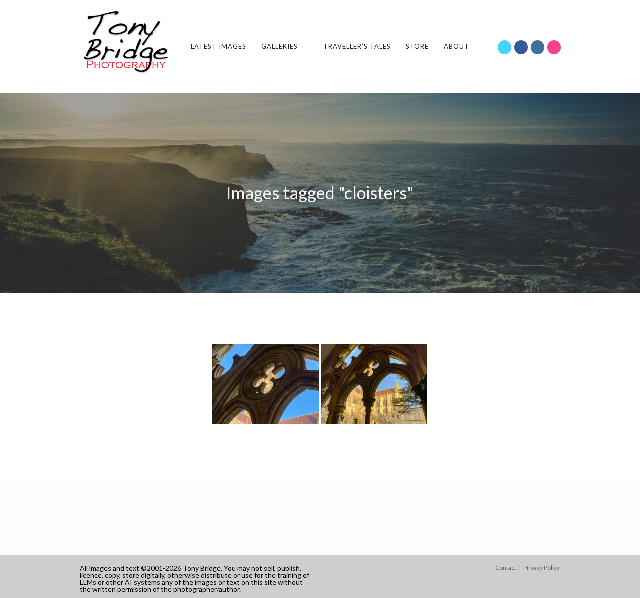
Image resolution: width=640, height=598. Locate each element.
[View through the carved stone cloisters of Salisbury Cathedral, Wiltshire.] (265, 384)
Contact (506, 568)
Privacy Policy (542, 568)
